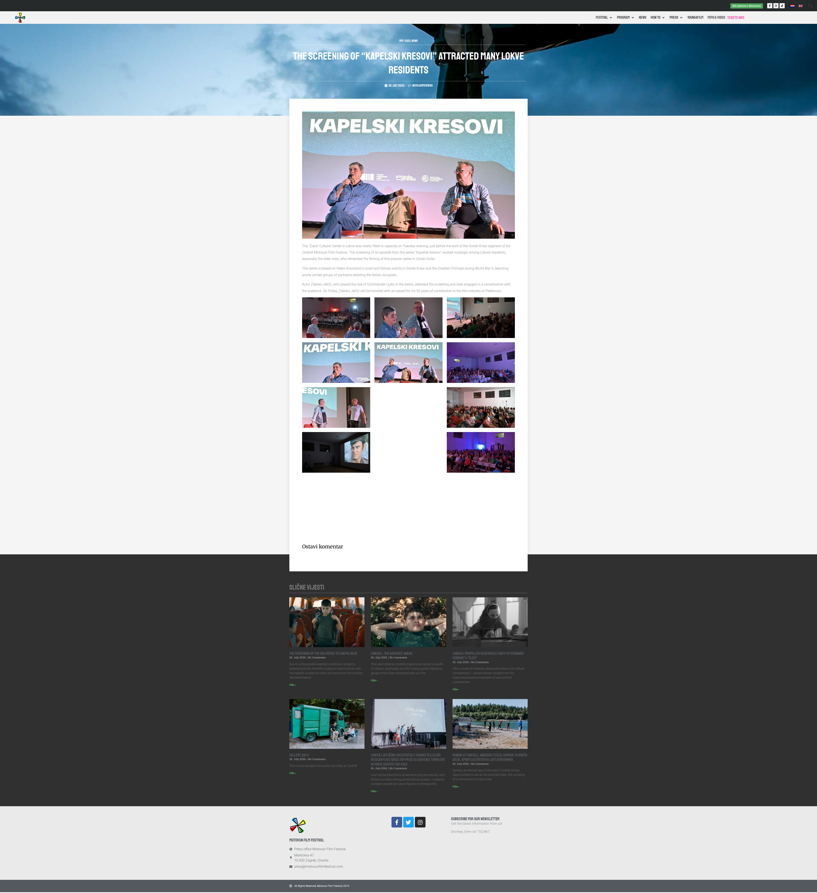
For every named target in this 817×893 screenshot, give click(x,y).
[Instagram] (775, 5)
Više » (292, 684)
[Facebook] (396, 822)
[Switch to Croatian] (792, 6)
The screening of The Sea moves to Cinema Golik (323, 653)
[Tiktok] (782, 5)
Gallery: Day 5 (299, 755)
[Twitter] (408, 822)
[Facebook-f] (769, 5)
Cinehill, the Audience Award (392, 653)
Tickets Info (735, 17)
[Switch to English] (801, 6)
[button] (810, 5)
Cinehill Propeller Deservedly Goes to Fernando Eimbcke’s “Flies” (488, 655)
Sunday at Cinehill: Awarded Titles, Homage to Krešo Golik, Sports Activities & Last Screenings (490, 757)
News (415, 41)
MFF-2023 (405, 41)
